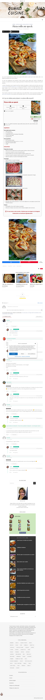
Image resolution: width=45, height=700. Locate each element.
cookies (16, 649)
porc (26, 658)
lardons (12, 654)
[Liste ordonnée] (14, 310)
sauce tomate (19, 266)
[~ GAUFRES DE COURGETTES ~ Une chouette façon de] (19, 525)
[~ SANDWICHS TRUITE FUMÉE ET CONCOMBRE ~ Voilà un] (28, 529)
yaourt (17, 667)
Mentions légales (12, 680)
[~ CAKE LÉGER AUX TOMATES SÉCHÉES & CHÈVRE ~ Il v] (19, 521)
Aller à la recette (6, 31)
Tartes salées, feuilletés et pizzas (24, 24)
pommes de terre (19, 658)
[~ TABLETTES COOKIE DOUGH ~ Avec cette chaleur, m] (28, 525)
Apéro (14, 24)
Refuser (22, 353)
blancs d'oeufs (24, 642)
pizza (14, 266)
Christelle (16, 418)
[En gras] (8, 310)
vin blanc (12, 667)
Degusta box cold (15, 86)
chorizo (27, 647)
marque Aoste (4, 86)
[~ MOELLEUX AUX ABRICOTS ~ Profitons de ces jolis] (10, 521)
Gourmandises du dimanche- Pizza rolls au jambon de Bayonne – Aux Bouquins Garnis (23, 425)
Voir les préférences (31, 353)
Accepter (13, 353)
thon (18, 665)
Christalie (8, 437)
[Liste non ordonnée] (15, 310)
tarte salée (12, 665)
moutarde (12, 656)
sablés (24, 663)
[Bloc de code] (18, 310)
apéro (32, 76)
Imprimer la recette (15, 31)
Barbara (8, 320)
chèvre (32, 647)
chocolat (12, 647)
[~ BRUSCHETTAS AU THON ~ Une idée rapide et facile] (10, 529)
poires (24, 656)
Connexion (41, 302)
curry (29, 649)
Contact (10, 677)
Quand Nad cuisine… (26, 11)
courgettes (23, 649)
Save (42, 268)
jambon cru (4, 266)
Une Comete (17, 395)
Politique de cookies (18, 356)
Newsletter (11, 682)
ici (27, 86)
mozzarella (10, 266)
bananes (12, 642)
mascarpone (18, 654)
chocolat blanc (19, 647)
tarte (29, 663)
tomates (23, 665)
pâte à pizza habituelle (6, 94)
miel (24, 654)
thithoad (8, 359)
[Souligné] (11, 310)
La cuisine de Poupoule (11, 338)
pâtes (11, 663)
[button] (35, 343)
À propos (11, 675)
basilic (17, 642)
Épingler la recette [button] (36, 118)
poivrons (29, 656)
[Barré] (12, 310)
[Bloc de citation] (17, 310)
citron (11, 649)
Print (36, 116)
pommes (11, 658)
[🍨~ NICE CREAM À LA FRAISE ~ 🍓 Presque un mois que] (19, 529)
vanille (28, 665)
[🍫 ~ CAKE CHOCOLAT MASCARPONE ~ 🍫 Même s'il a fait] (28, 521)
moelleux (29, 654)
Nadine (11, 329)
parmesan (18, 656)
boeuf (30, 642)
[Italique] (9, 310)
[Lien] (20, 310)
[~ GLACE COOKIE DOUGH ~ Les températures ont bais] (10, 525)
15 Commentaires (26, 28)
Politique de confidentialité (26, 356)
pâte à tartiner (18, 663)
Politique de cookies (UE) (14, 688)
